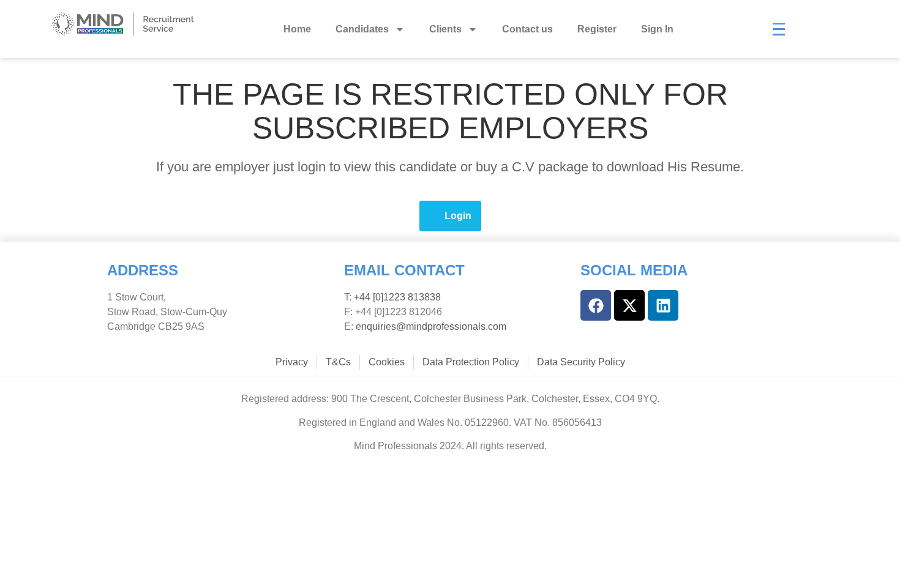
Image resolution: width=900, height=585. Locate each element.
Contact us (527, 29)
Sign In (657, 29)
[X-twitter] (629, 305)
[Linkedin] (663, 305)
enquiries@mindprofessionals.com (431, 326)
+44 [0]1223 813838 (396, 297)
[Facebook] (595, 305)
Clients (445, 29)
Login (457, 216)
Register (597, 29)
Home (297, 29)
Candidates (362, 29)
